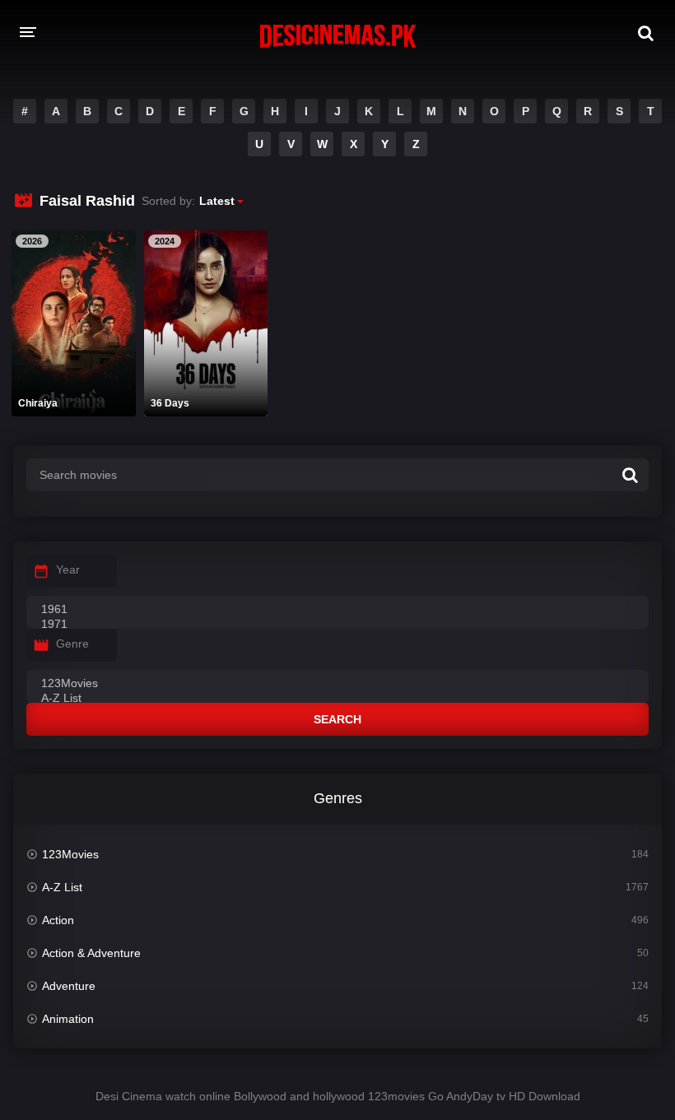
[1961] (337, 609)
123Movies (70, 854)
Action (58, 920)
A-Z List (62, 887)
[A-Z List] (337, 698)
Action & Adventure (91, 953)
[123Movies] (337, 683)
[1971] (337, 624)
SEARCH (337, 719)
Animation (68, 1018)
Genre (72, 643)
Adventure (68, 985)
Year (68, 569)
